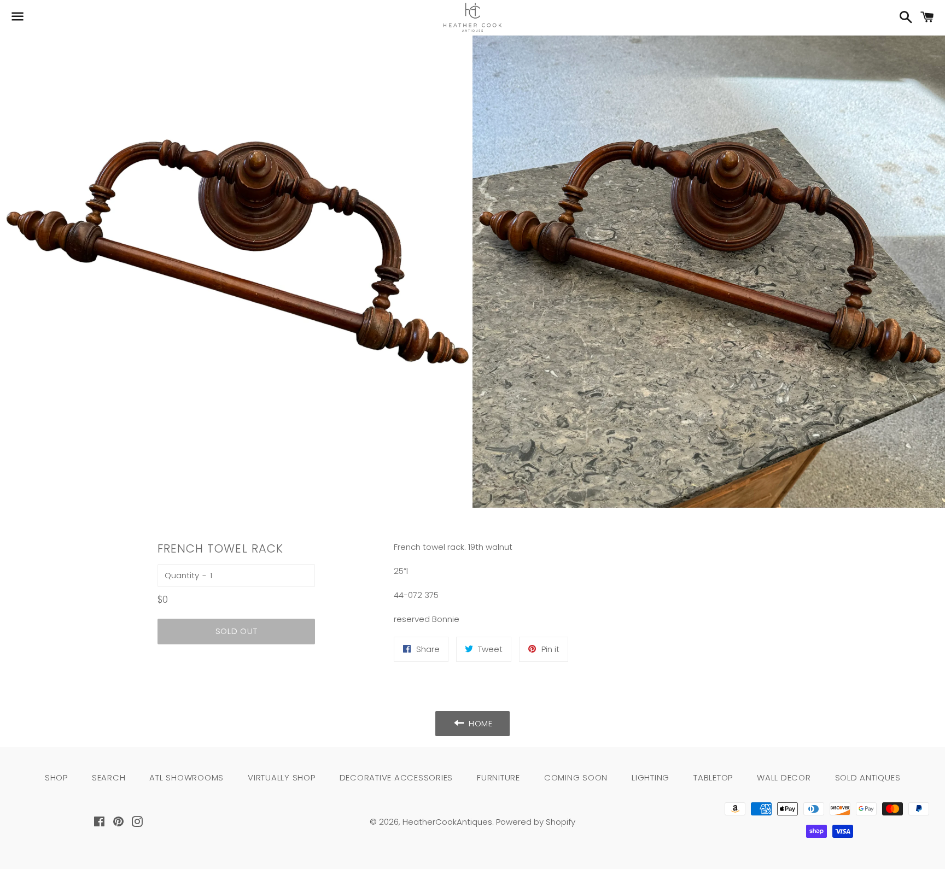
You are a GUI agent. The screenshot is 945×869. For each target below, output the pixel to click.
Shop (56, 777)
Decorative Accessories (396, 777)
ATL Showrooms (186, 777)
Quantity (182, 575)
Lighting (650, 777)
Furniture (498, 777)
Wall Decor (784, 777)
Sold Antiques (868, 777)
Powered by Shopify (535, 821)
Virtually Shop (282, 777)
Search (109, 777)
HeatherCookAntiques (447, 821)
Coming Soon (576, 777)
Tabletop (713, 777)
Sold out (236, 631)
